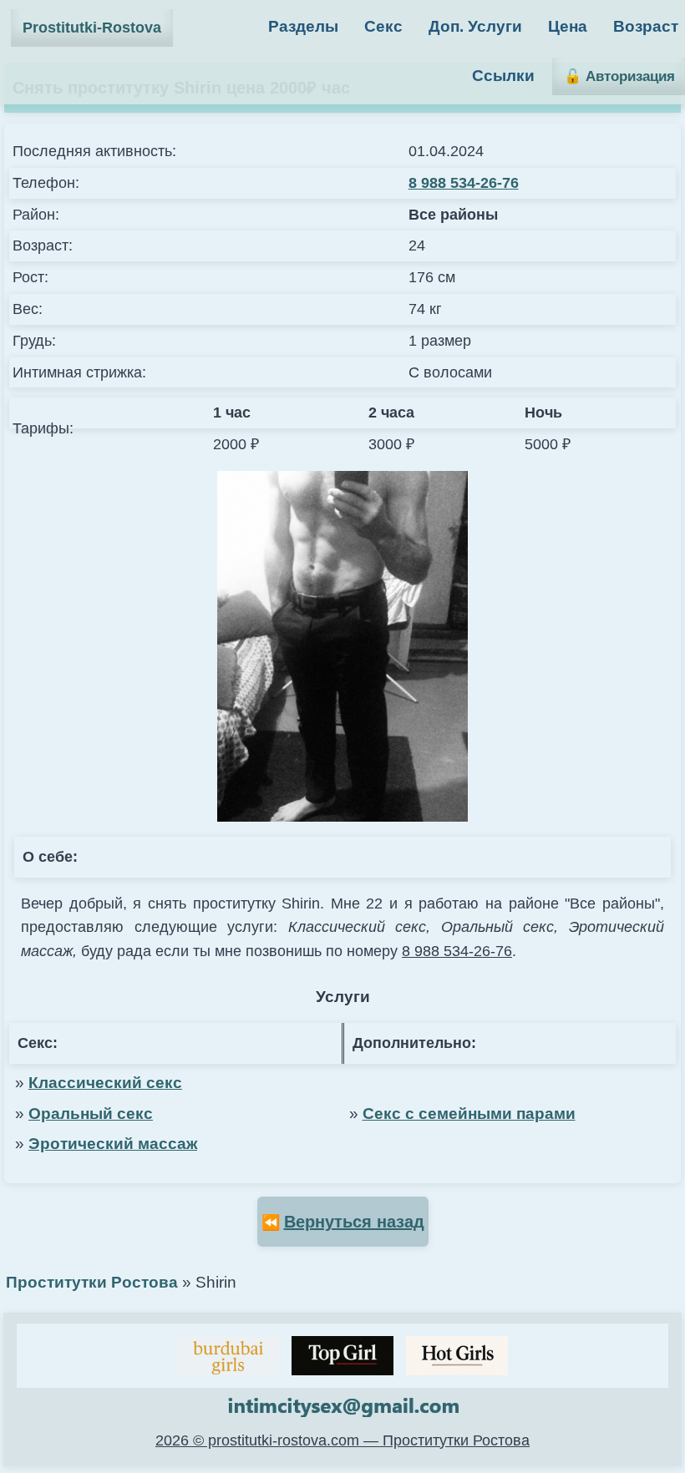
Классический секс (105, 1082)
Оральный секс (90, 1113)
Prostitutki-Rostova (92, 27)
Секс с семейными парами (469, 1113)
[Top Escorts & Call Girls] (342, 1355)
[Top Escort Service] (228, 1355)
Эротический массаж (112, 1143)
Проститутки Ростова (92, 1282)
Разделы (303, 26)
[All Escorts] (457, 1355)
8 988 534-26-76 (463, 183)
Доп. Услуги (475, 26)
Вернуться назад (354, 1221)
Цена (567, 26)
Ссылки (503, 75)
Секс (383, 26)
